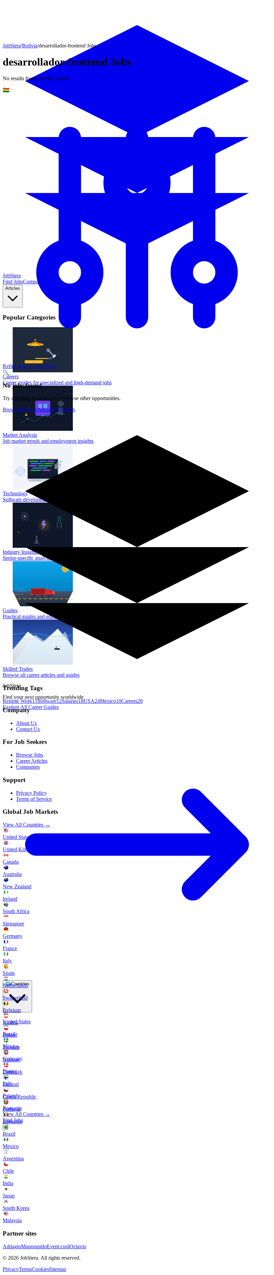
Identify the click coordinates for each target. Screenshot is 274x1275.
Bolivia (29, 45)
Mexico (110, 701)
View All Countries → (26, 1114)
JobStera (12, 45)
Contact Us (28, 729)
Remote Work (20, 701)
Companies (28, 767)
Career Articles (31, 761)
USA (92, 701)
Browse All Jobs (20, 409)
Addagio (12, 1246)
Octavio (78, 1246)
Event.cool (58, 1246)
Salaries (73, 701)
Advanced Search (56, 409)
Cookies (40, 1269)
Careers (132, 701)
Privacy (11, 1269)
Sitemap (57, 1269)
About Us (26, 723)
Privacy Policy (31, 793)
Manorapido (34, 1246)
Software (49, 701)
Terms (25, 1269)
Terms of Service (34, 799)
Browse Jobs (29, 755)
